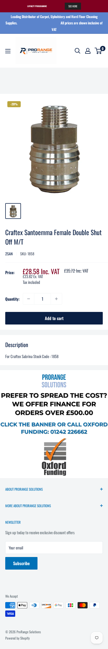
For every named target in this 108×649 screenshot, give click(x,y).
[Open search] (77, 51)
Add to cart (54, 318)
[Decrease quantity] (28, 298)
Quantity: (12, 299)
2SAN (9, 253)
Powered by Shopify (17, 638)
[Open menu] (7, 51)
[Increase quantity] (56, 298)
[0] (98, 51)
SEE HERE (72, 6)
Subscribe (21, 563)
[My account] (87, 51)
